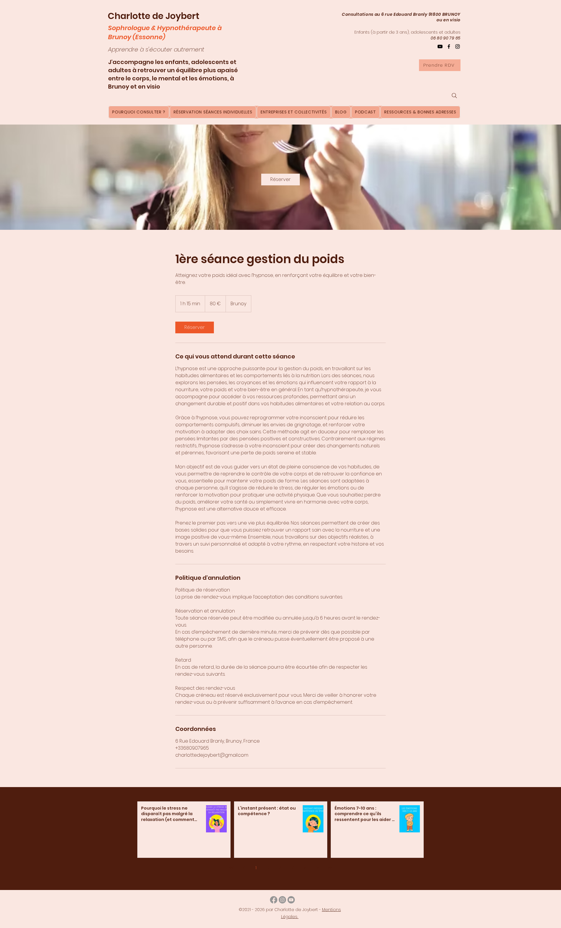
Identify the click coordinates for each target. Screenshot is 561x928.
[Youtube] (291, 899)
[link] (280, 179)
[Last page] (329, 868)
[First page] (231, 868)
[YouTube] (440, 46)
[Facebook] (449, 46)
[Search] (454, 95)
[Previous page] (243, 868)
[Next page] (317, 868)
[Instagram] (457, 46)
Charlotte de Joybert (153, 16)
